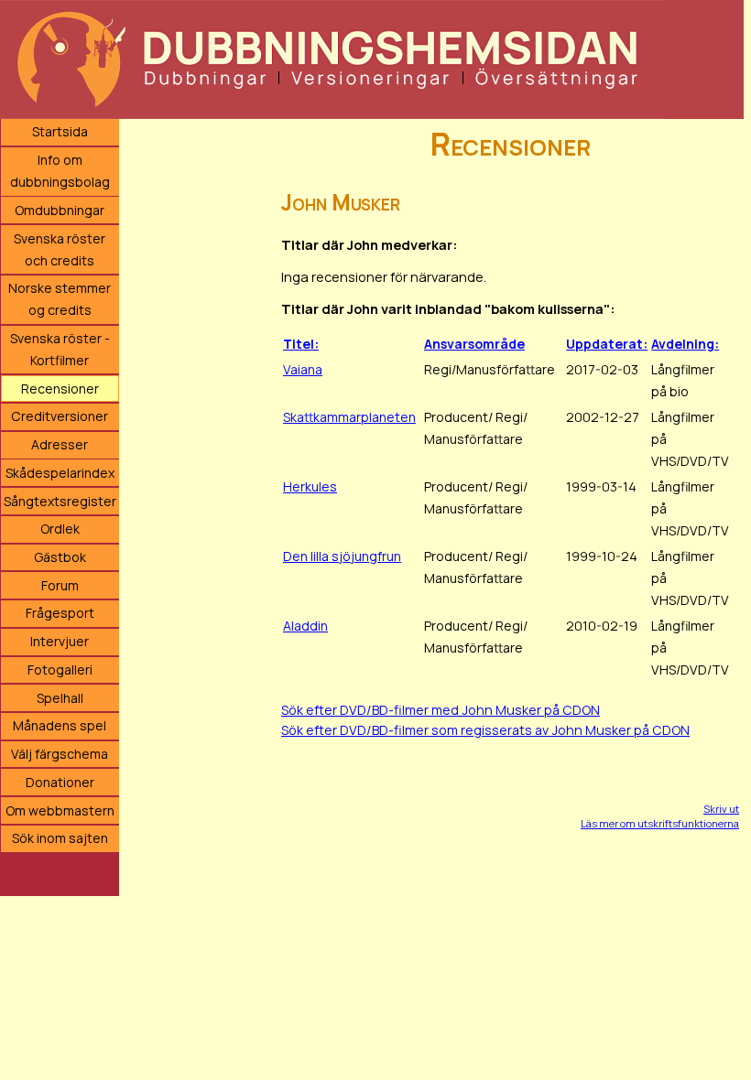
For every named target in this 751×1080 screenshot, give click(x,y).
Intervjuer (59, 641)
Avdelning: (685, 343)
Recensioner (60, 388)
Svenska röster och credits (59, 249)
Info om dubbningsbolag (60, 170)
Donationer (60, 782)
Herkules (310, 486)
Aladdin (305, 625)
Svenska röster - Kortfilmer (60, 349)
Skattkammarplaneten (349, 417)
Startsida (60, 131)
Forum (60, 585)
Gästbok (60, 557)
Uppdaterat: (607, 343)
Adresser (59, 444)
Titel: (301, 343)
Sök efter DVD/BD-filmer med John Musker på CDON (440, 709)
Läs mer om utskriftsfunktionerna (660, 823)
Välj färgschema (59, 753)
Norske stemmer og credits (59, 299)
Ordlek (60, 528)
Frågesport (60, 612)
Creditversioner (59, 416)
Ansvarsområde (474, 343)
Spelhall (60, 698)
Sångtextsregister (60, 501)
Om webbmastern (59, 810)
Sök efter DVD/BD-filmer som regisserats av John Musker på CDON (485, 730)
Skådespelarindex (59, 472)
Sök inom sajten (60, 838)
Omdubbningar (59, 210)
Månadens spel (59, 725)
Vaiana (302, 369)
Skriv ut (721, 808)
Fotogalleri (60, 669)
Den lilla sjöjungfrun (342, 556)
